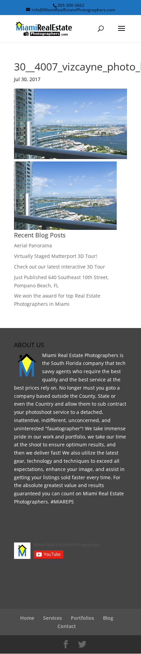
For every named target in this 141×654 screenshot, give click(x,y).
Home (27, 618)
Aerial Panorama (33, 245)
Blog (108, 618)
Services (52, 618)
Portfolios (82, 618)
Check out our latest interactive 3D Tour (59, 266)
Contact (66, 626)
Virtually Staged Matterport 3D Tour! (55, 256)
